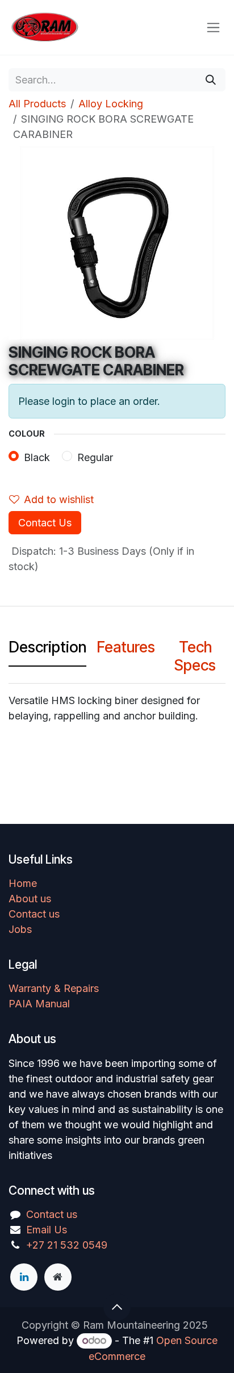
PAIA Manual (39, 1004)
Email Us (46, 1230)
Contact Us (45, 523)
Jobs (20, 929)
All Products (37, 104)
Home (23, 883)
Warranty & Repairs (54, 988)
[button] (117, 1307)
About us (30, 899)
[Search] (210, 79)
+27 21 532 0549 (66, 1245)
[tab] (47, 650)
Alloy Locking (110, 104)
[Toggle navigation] (213, 27)
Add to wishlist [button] (59, 499)
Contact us (34, 914)
